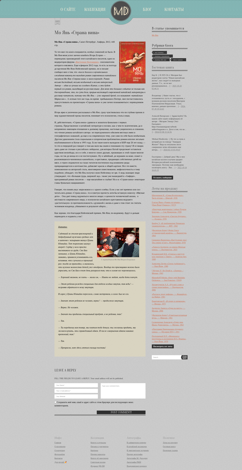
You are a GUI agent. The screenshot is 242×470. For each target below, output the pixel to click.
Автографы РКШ (134, 462)
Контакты (58, 458)
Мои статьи (159, 52)
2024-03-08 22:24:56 (163, 132)
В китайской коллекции (137, 446)
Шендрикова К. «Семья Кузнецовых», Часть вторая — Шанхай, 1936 (168, 196)
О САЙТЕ (68, 9)
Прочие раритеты (98, 454)
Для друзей (59, 462)
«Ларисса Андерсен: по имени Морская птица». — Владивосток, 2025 (168, 248)
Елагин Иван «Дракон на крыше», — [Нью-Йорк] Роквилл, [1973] (167, 203)
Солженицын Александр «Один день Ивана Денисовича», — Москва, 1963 (168, 323)
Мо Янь (155, 35)
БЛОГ (147, 9)
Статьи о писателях (162, 56)
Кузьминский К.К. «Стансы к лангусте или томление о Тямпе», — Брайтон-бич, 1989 (169, 257)
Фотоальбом (59, 454)
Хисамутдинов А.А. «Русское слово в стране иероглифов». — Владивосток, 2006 (168, 287)
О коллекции (59, 446)
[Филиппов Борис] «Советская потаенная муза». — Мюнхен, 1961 (169, 316)
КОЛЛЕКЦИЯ (94, 9)
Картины (94, 450)
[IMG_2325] (118, 256)
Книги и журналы (98, 442)
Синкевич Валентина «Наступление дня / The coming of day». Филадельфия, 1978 (169, 241)
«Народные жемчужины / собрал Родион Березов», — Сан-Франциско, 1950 (169, 210)
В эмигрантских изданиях (138, 450)
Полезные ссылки (170, 450)
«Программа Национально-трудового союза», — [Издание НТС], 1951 (167, 330)
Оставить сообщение (162, 177)
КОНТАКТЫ (174, 9)
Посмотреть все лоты (162, 346)
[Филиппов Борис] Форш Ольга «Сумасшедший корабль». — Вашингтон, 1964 (169, 233)
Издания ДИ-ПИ (98, 466)
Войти (0, 0)
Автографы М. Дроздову (137, 458)
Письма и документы (99, 446)
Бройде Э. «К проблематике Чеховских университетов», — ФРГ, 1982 (168, 224)
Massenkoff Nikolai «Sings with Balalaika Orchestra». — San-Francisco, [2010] (168, 278)
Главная (57, 442)
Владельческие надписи (137, 466)
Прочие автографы (134, 454)
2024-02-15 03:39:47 (171, 149)
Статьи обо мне (160, 60)
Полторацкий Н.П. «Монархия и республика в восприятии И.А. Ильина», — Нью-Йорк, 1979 (169, 339)
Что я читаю (178, 60)
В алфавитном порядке (136, 442)
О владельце (59, 450)
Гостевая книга (163, 67)
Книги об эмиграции (99, 458)
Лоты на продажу (165, 188)
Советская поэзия (98, 462)
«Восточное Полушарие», (87, 61)
